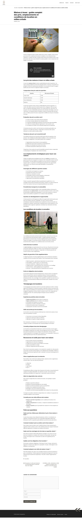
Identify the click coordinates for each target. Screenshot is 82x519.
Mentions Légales (60, 514)
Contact (65, 514)
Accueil (15, 7)
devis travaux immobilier (38, 390)
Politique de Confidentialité (51, 514)
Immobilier (62, 2)
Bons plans (77, 2)
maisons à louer (41, 359)
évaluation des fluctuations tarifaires (38, 138)
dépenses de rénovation (48, 350)
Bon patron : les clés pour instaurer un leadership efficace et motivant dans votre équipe (32, 464)
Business (72, 2)
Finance (66, 2)
